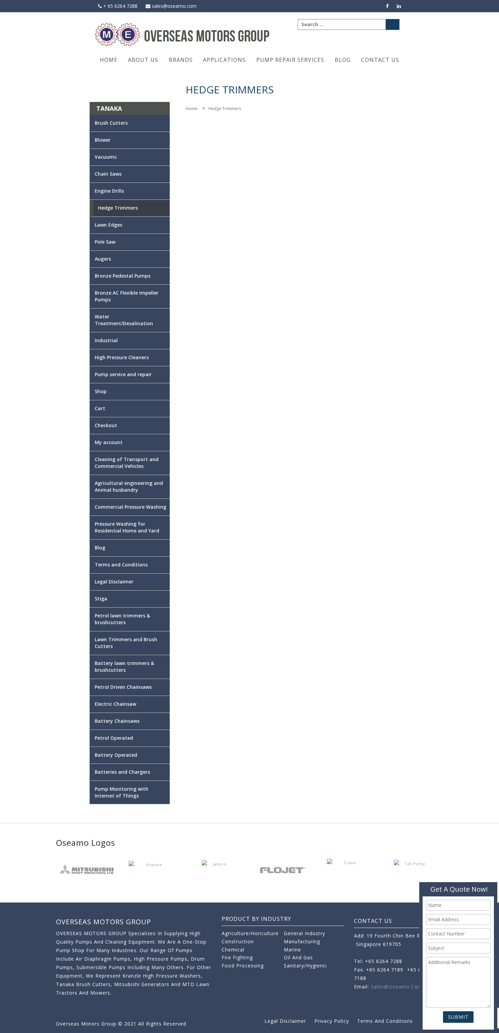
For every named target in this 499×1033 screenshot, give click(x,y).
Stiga (101, 598)
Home (108, 60)
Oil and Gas (298, 957)
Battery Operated (116, 755)
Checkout (106, 425)
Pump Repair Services (290, 60)
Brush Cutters (111, 123)
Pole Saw (105, 242)
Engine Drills (109, 191)
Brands (181, 60)
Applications (224, 60)
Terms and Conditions (121, 564)
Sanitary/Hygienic (305, 965)
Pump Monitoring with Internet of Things (121, 792)
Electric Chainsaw (115, 704)
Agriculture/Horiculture (250, 933)
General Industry (304, 933)
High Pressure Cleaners (122, 357)
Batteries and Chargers (122, 772)
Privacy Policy (331, 1021)
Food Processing (243, 965)
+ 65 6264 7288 (119, 6)
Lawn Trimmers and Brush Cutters (126, 642)
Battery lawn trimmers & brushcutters (124, 666)
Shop (101, 391)
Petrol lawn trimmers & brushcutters (122, 619)
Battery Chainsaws (117, 721)
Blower (103, 140)
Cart (100, 408)
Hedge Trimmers (118, 208)
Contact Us (380, 60)
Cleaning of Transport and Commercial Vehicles (127, 462)
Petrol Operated (114, 738)
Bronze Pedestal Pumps (122, 276)
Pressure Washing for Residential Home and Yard (127, 527)
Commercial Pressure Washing (130, 507)
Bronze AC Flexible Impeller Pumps (127, 296)
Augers (103, 259)
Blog (343, 60)
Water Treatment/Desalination (124, 320)
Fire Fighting (237, 957)
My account (109, 442)
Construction (238, 941)
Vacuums (105, 157)
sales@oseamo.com (173, 6)
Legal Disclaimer (114, 581)
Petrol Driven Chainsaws (123, 687)
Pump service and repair (123, 374)
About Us (143, 60)
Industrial (106, 340)
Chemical (233, 949)
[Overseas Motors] (183, 34)
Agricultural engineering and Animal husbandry (129, 486)
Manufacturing (302, 941)
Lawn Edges (108, 225)
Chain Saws (108, 174)
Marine (292, 949)
